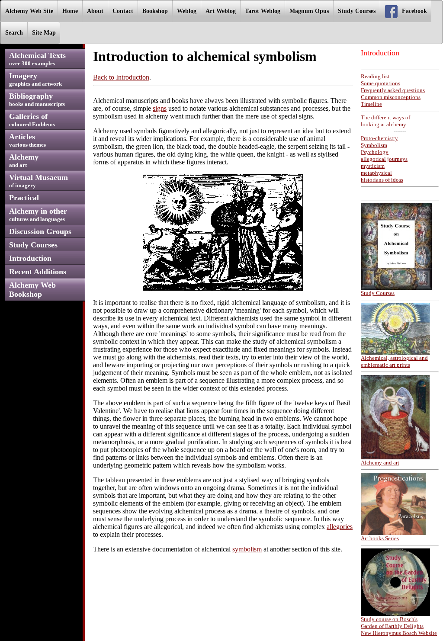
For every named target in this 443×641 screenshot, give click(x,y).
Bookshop (155, 11)
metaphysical (376, 173)
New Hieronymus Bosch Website (399, 633)
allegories (340, 526)
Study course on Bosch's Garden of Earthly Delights (392, 622)
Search (14, 32)
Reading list (375, 76)
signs (160, 108)
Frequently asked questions (393, 90)
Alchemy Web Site (29, 11)
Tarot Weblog (262, 11)
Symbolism (374, 145)
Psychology (374, 152)
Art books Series (380, 538)
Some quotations (380, 83)
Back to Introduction (121, 77)
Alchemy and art (380, 462)
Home (70, 11)
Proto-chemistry (379, 138)
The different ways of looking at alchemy (385, 121)
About (95, 11)
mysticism (373, 166)
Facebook (414, 11)
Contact (122, 11)
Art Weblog (220, 11)
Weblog (186, 11)
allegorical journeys (384, 159)
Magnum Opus (309, 11)
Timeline (371, 104)
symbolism (247, 549)
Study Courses (357, 11)
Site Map (44, 32)
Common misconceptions (391, 97)
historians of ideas (382, 179)
